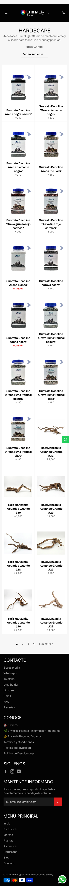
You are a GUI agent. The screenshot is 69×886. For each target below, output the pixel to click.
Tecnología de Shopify (42, 874)
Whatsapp (10, 673)
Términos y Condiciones (19, 742)
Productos (10, 829)
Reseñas (9, 707)
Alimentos (10, 846)
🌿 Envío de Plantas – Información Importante (32, 730)
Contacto (9, 863)
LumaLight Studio (21, 874)
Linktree (9, 690)
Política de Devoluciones (19, 753)
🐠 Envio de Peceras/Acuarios (23, 736)
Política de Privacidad (17, 747)
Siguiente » (46, 643)
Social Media (12, 667)
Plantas (8, 840)
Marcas (8, 834)
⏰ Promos (11, 725)
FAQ (6, 701)
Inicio (7, 823)
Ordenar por (34, 47)
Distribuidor (11, 684)
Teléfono (9, 678)
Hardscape (10, 851)
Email (7, 695)
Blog (6, 857)
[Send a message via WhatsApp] (62, 879)
